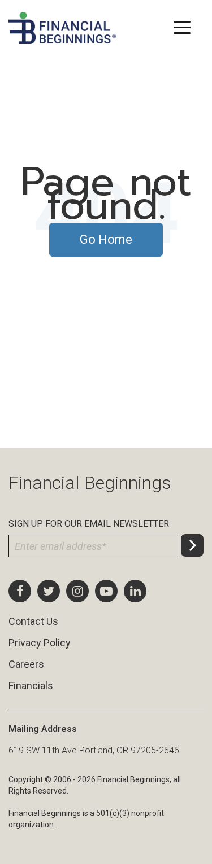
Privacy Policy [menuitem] (39, 643)
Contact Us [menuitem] (33, 621)
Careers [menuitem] (26, 664)
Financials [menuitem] (30, 685)
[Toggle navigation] (182, 26)
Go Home (106, 239)
